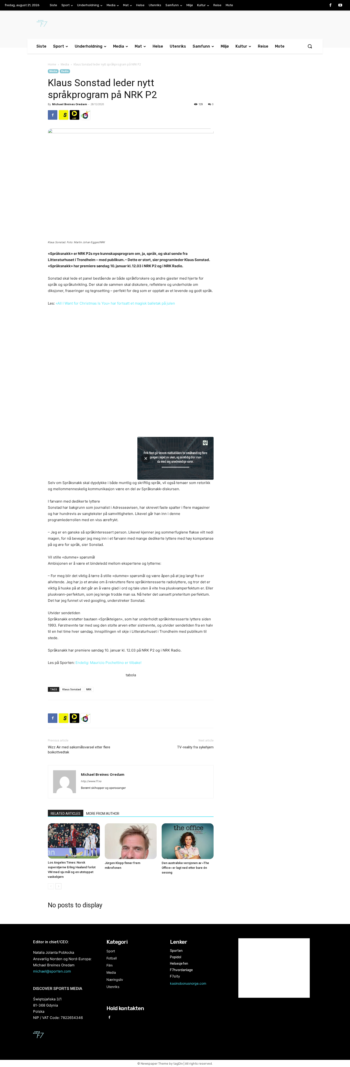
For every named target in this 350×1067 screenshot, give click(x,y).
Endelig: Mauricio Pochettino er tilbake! (108, 662)
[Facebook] (330, 5)
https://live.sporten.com (74, 115)
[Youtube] (340, 5)
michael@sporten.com (52, 971)
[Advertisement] (263, 108)
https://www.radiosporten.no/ (85, 115)
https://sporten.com (63, 115)
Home (52, 64)
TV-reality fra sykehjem (195, 747)
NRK (88, 689)
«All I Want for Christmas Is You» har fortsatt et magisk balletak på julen (115, 303)
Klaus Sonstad (71, 689)
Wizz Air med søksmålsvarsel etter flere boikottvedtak (79, 749)
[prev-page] (51, 886)
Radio (65, 71)
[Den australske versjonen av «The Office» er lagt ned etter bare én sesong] (188, 841)
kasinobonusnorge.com (188, 983)
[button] (310, 46)
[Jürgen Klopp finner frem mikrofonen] (131, 841)
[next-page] (58, 886)
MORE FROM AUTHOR (102, 813)
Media (65, 64)
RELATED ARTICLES (65, 813)
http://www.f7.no (91, 781)
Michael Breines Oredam (69, 104)
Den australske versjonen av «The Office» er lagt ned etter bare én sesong (185, 867)
